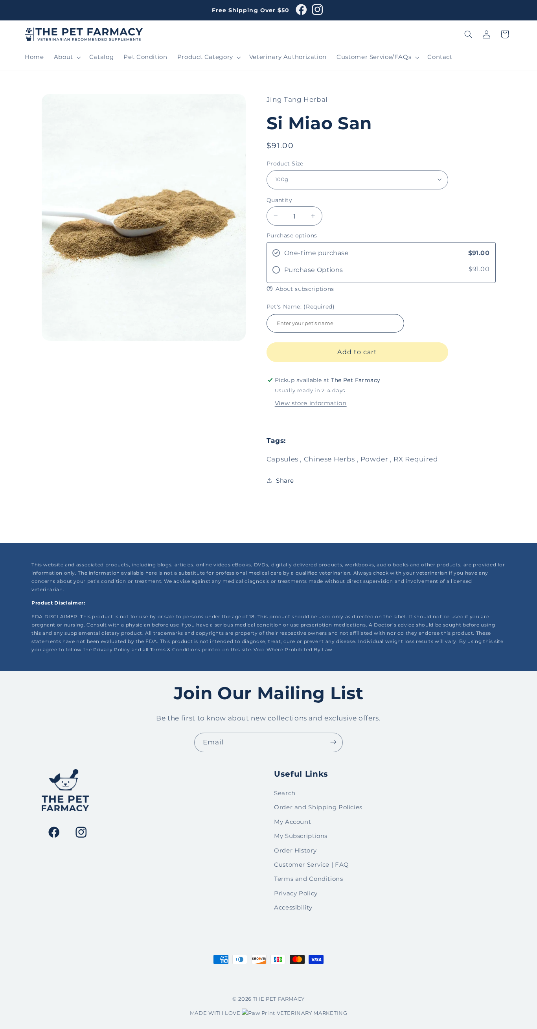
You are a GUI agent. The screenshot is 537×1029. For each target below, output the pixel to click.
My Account (292, 821)
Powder (375, 459)
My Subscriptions (300, 836)
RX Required (416, 459)
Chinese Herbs (330, 459)
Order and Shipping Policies (318, 807)
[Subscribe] (333, 742)
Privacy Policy (296, 893)
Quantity (279, 200)
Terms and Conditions (308, 879)
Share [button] (285, 480)
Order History (295, 850)
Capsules (283, 459)
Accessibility (293, 907)
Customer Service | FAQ (311, 864)
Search (285, 793)
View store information (311, 402)
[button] (66, 57)
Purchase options (292, 235)
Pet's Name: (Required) (301, 306)
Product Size (285, 163)
